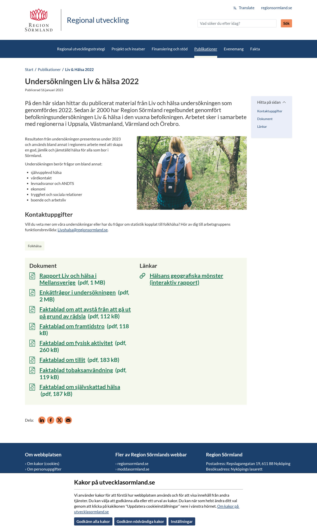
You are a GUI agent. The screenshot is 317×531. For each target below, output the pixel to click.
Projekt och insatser (128, 49)
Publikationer (205, 49)
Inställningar (182, 521)
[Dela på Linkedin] (41, 420)
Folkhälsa (34, 246)
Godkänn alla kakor (93, 521)
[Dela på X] (59, 420)
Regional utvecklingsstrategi (81, 49)
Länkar (262, 126)
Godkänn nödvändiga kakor (140, 521)
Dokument (265, 119)
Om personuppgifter (44, 469)
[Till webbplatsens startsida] (38, 19)
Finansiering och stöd (170, 49)
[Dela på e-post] (68, 420)
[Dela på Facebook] (50, 420)
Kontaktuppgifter (269, 111)
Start (29, 69)
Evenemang (234, 49)
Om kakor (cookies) (43, 463)
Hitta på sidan (269, 102)
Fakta (255, 49)
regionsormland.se (276, 7)
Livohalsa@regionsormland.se (83, 229)
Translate (246, 7)
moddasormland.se (133, 469)
